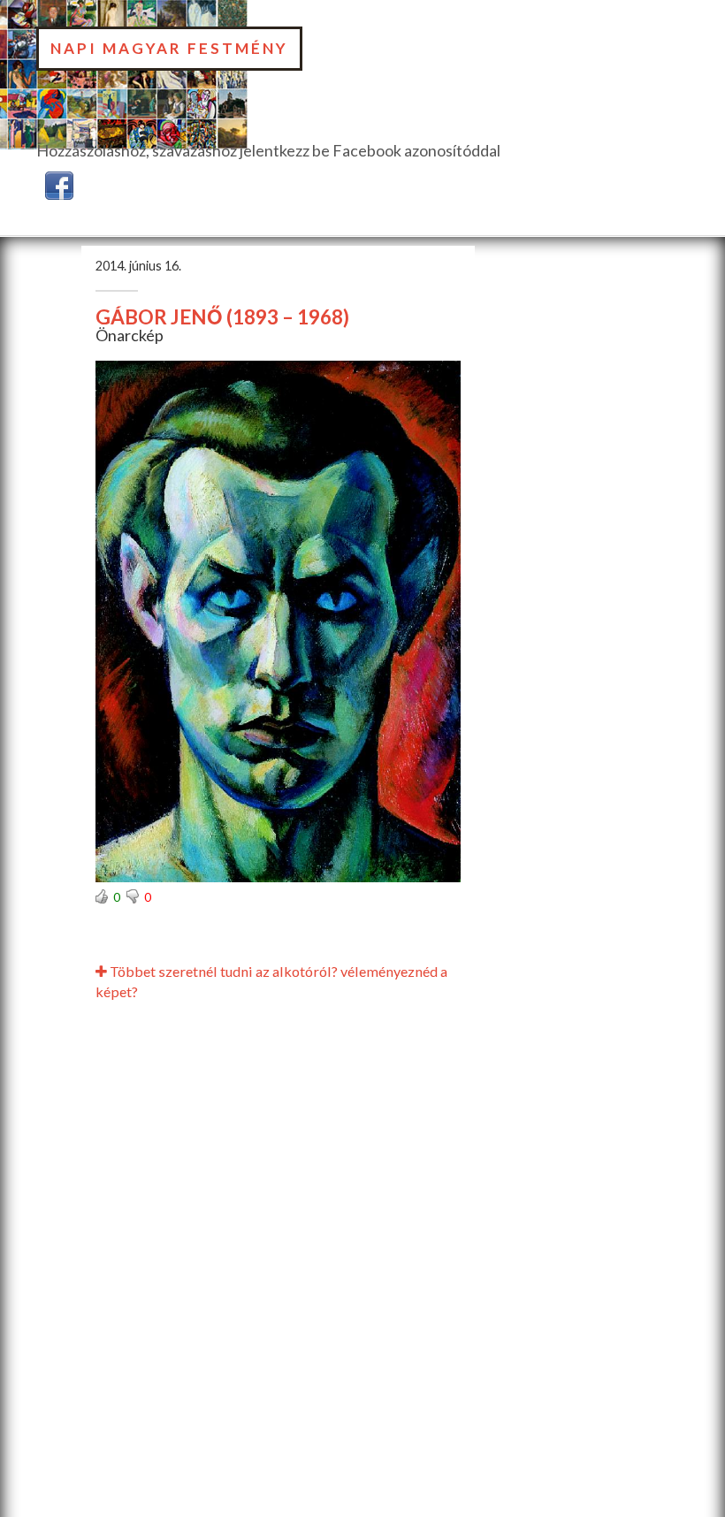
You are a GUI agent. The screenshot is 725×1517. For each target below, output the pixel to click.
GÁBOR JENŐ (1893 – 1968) (222, 317)
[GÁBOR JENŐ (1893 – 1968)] (278, 621)
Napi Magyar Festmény (169, 48)
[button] (59, 183)
